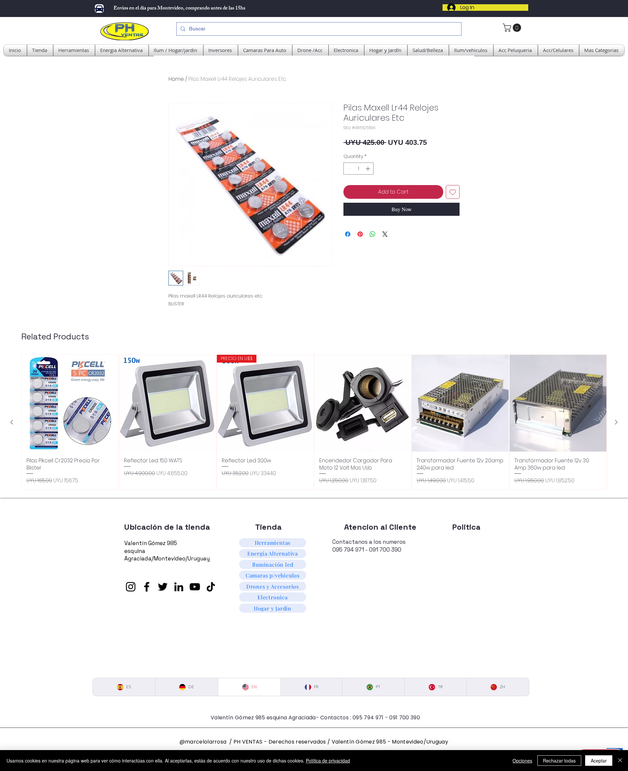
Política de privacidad (328, 760)
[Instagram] (130, 586)
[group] (314, 422)
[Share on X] (385, 234)
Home (176, 79)
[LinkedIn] (178, 586)
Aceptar (599, 760)
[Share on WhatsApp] (372, 234)
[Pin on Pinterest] (360, 234)
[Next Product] (616, 422)
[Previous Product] (12, 422)
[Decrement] (348, 168)
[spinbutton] (358, 168)
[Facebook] (146, 586)
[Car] (99, 8)
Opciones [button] (522, 760)
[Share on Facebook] (348, 234)
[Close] (620, 760)
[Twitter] (162, 586)
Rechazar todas (559, 760)
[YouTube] (194, 586)
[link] (513, 28)
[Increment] (368, 168)
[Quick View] (70, 403)
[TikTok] (210, 586)
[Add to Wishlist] (453, 192)
